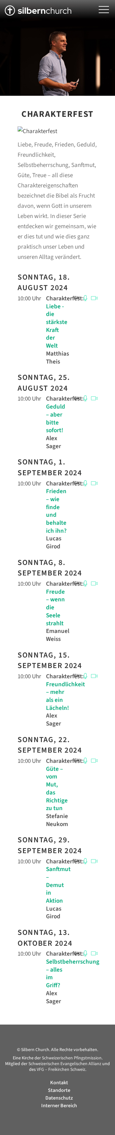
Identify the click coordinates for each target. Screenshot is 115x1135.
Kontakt (59, 1082)
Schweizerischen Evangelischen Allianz (64, 1064)
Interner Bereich (59, 1105)
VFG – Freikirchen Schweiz (61, 1069)
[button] (103, 9)
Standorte (59, 1090)
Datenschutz (59, 1097)
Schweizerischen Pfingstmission (72, 1058)
